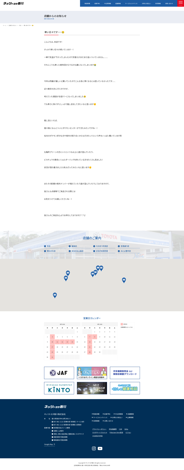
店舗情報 (118, 3)
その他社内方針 (97, 436)
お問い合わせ (169, 3)
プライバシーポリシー (99, 429)
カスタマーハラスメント (99, 432)
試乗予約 (97, 3)
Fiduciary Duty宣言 (116, 432)
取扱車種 (87, 3)
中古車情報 (107, 3)
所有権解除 (113, 429)
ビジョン (128, 432)
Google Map (48, 444)
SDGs (126, 429)
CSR (120, 429)
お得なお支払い (146, 3)
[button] (98, 268)
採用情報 (158, 3)
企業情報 (130, 417)
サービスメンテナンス (131, 3)
